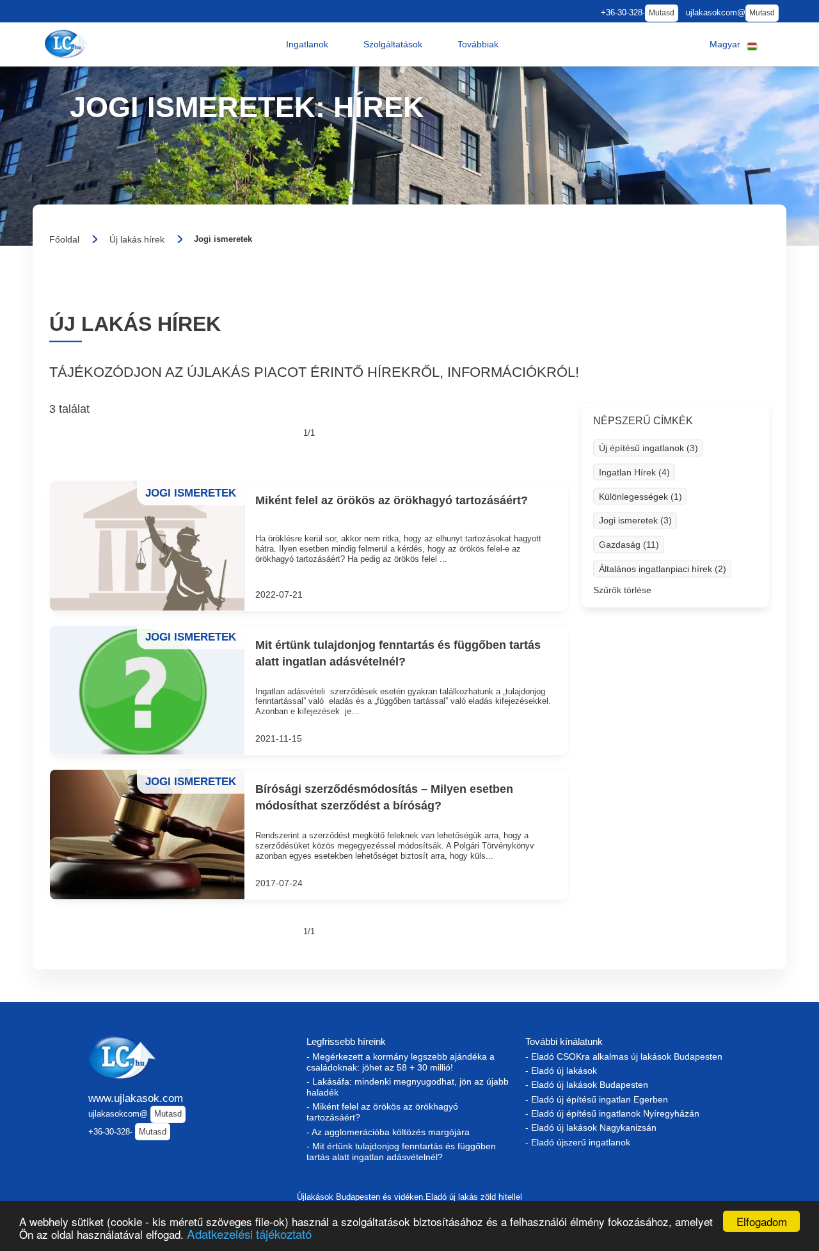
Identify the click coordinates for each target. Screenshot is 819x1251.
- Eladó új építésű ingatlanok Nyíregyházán (612, 1113)
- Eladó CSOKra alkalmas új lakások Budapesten (623, 1056)
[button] (307, 44)
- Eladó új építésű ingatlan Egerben (596, 1099)
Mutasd (661, 13)
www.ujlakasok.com (135, 1098)
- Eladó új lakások (561, 1070)
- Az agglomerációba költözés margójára (388, 1132)
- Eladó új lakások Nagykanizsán (590, 1127)
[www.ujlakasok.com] (68, 43)
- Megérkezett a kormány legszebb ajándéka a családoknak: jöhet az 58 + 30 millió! (400, 1061)
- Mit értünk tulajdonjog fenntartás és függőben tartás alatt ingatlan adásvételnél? (401, 1151)
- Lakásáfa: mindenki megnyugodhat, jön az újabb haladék (407, 1086)
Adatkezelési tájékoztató (249, 1233)
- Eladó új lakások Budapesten (586, 1085)
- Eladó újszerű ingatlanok (577, 1142)
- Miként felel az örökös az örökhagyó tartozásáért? (382, 1111)
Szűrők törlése (622, 589)
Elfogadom (761, 1221)
